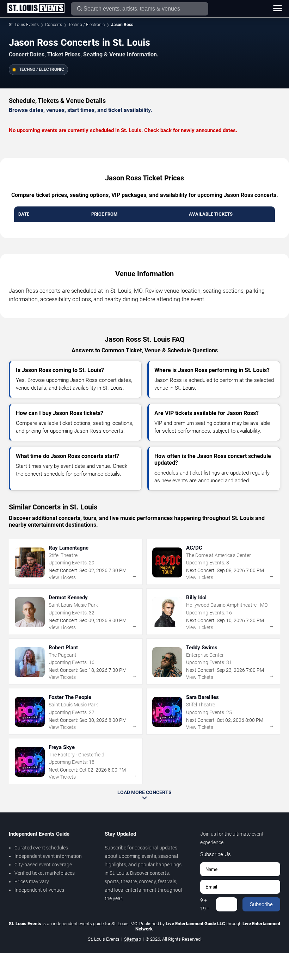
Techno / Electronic (86, 24)
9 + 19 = (205, 904)
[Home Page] (35, 8)
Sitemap (132, 939)
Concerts (53, 24)
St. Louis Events (24, 24)
